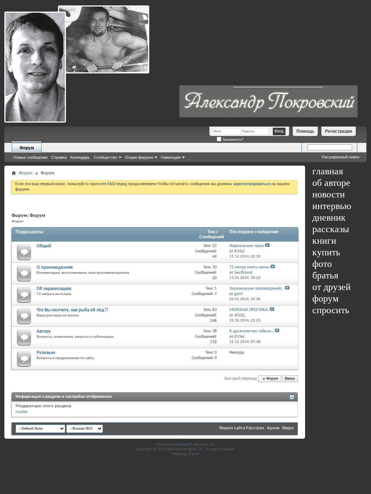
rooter (22, 411)
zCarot (193, 454)
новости (328, 194)
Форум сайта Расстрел (241, 428)
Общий (44, 246)
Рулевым (46, 352)
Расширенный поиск (340, 157)
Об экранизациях (54, 288)
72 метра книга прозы (249, 267)
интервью (331, 206)
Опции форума (139, 157)
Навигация (170, 157)
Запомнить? (232, 139)
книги (324, 240)
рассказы (330, 229)
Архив (273, 428)
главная (327, 171)
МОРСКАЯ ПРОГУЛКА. (249, 310)
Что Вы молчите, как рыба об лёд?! (72, 310)
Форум (27, 147)
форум (325, 298)
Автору (44, 331)
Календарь (80, 157)
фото (322, 264)
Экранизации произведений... (256, 288)
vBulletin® (184, 445)
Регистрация (338, 131)
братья (325, 275)
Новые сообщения (30, 157)
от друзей (331, 287)
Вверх (290, 379)
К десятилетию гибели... (251, 331)
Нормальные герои (246, 246)
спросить (330, 310)
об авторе (331, 183)
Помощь (305, 131)
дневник (329, 217)
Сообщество (105, 157)
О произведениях (55, 267)
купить (326, 252)
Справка (59, 157)
